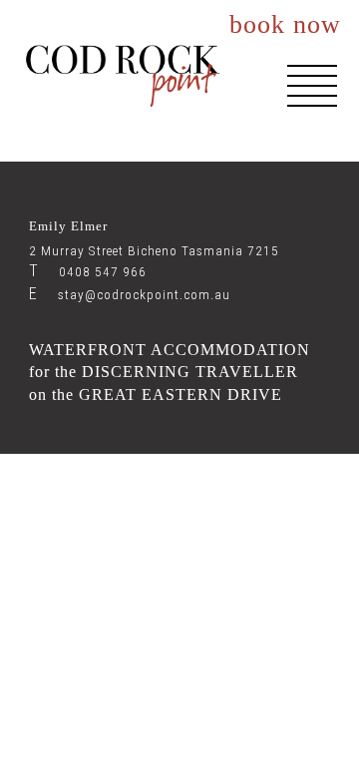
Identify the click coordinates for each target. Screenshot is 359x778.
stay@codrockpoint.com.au (129, 294)
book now (285, 25)
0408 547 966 (88, 271)
